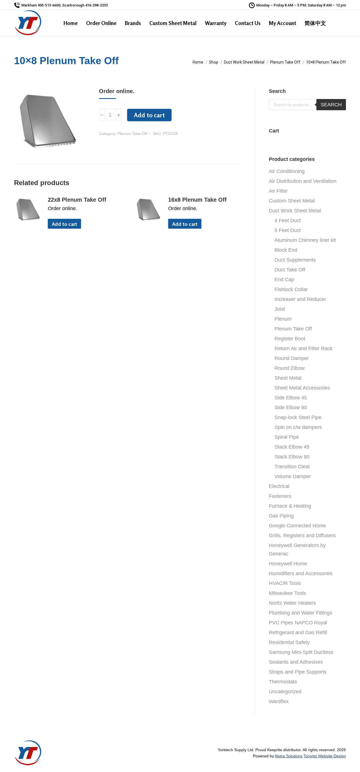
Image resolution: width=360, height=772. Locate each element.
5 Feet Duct (287, 230)
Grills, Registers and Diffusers (302, 535)
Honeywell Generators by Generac (297, 550)
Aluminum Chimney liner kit (305, 240)
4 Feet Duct (287, 220)
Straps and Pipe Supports (298, 672)
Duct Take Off (289, 270)
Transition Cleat (292, 466)
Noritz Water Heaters (292, 603)
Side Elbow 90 (290, 407)
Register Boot (289, 338)
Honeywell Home (288, 563)
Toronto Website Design (324, 756)
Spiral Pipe (286, 437)
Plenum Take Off (132, 133)
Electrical (279, 486)
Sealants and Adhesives (296, 662)
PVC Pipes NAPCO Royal (298, 622)
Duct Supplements (295, 260)
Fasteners (280, 496)
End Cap (284, 279)
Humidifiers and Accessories (300, 573)
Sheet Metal (288, 378)
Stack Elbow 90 (291, 457)
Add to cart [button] (64, 224)
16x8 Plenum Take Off (197, 200)
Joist (279, 309)
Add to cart (149, 115)
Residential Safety (289, 642)
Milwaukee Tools (287, 593)
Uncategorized (285, 691)
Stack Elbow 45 (291, 447)
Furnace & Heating (290, 506)
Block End (285, 250)
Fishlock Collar (291, 289)
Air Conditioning (287, 171)
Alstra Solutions (288, 756)
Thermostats (283, 682)
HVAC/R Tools (285, 583)
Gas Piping (281, 516)
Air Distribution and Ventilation (302, 181)
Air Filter (278, 191)
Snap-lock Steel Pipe (297, 417)
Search (331, 104)
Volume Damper (292, 476)
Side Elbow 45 (290, 397)
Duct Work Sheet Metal (295, 210)
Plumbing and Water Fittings (300, 613)
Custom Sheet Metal (292, 201)
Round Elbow (289, 368)
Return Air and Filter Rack (303, 348)
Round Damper (291, 358)
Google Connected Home (297, 525)
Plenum (283, 319)
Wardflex (279, 701)
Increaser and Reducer (300, 299)
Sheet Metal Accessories (302, 388)
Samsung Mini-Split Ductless (301, 652)
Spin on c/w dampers (298, 427)
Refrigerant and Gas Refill (298, 632)
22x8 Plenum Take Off (77, 200)
